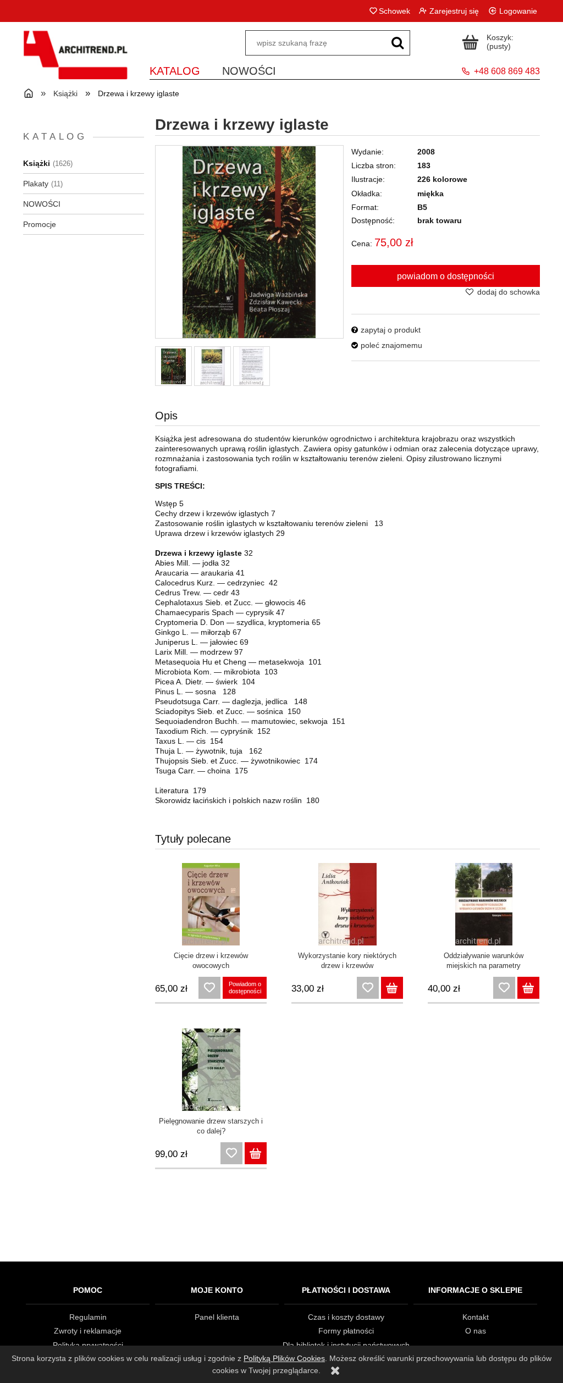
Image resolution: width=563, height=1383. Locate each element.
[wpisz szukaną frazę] (397, 43)
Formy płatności (346, 1330)
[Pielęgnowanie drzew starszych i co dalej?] (211, 1069)
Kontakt (475, 1317)
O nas (475, 1330)
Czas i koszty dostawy (346, 1317)
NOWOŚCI (41, 204)
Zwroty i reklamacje (88, 1330)
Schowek (394, 11)
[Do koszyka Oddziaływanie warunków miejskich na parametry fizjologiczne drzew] (528, 988)
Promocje (39, 224)
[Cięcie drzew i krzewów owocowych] (211, 904)
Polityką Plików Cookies (284, 1358)
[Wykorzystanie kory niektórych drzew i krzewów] (347, 904)
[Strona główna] (75, 62)
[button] (386, 329)
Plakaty (35, 183)
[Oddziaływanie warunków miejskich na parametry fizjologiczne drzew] (483, 904)
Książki (36, 163)
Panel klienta (217, 1317)
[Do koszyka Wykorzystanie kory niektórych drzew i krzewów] (392, 988)
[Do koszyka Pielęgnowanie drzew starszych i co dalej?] (256, 1153)
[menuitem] (175, 69)
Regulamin (88, 1317)
